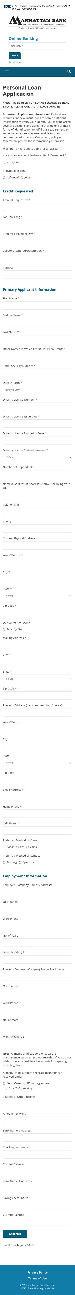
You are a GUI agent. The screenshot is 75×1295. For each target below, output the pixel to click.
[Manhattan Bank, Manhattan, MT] (37, 24)
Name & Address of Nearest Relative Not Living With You (36, 486)
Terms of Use (37, 1278)
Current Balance (13, 1164)
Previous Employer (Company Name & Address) (33, 969)
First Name (11, 298)
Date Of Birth (12, 383)
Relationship (11, 504)
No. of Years (10, 935)
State (7, 589)
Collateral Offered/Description (23, 250)
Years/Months (13, 555)
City (6, 572)
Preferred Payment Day (19, 234)
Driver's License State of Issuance (25, 450)
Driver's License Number (20, 399)
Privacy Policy (38, 1272)
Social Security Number (19, 366)
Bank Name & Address (17, 1130)
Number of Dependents (18, 467)
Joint (27, 177)
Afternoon (29, 862)
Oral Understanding (20, 1088)
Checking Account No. (17, 1147)
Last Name (11, 332)
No (18, 162)
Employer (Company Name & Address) (27, 885)
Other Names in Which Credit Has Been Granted (34, 349)
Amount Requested (16, 200)
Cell (22, 847)
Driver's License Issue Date (21, 416)
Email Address (13, 789)
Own (20, 629)
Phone (7, 521)
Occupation (10, 902)
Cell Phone (11, 823)
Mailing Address (14, 638)
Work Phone (10, 918)
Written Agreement (38, 1083)
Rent (9, 629)
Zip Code (10, 606)
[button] (69, 71)
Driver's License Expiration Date (24, 433)
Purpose (9, 267)
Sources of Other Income (19, 1097)
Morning (12, 862)
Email (33, 847)
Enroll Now (15, 62)
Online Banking (23, 38)
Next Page (15, 1233)
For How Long (12, 217)
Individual (13, 177)
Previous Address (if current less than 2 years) (32, 705)
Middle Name (13, 315)
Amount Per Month (15, 1113)
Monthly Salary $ (13, 952)
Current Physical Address (20, 538)
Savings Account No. (16, 1198)
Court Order (14, 1083)
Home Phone (12, 806)
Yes (8, 162)
